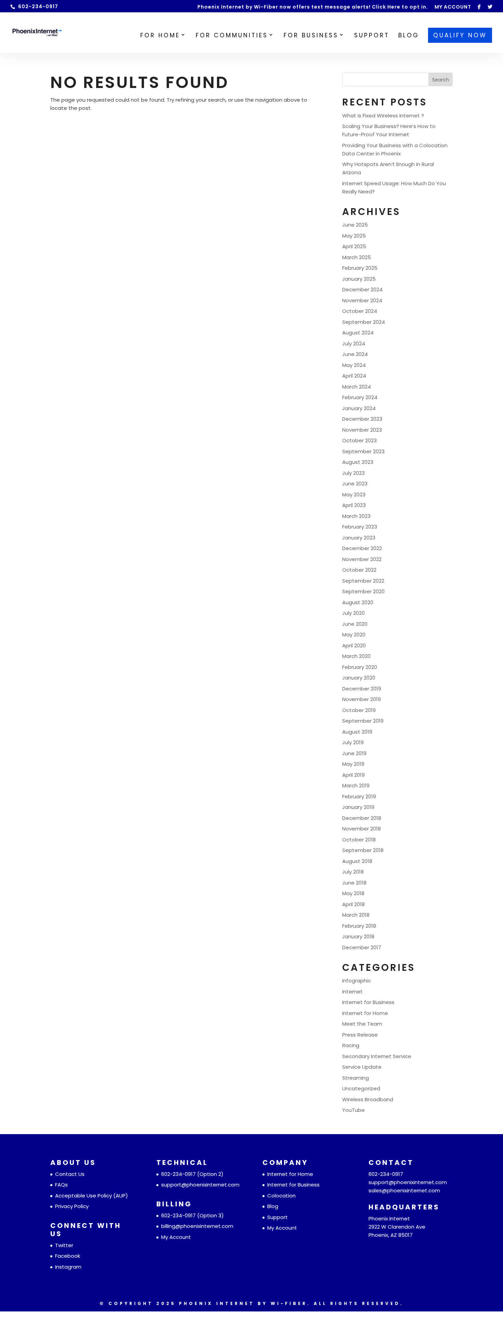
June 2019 (354, 753)
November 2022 (362, 559)
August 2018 (357, 861)
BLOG (408, 36)
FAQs (61, 1184)
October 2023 (359, 440)
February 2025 (359, 267)
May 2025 (354, 235)
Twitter (64, 1245)
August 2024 (358, 332)
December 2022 (362, 548)
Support (277, 1217)
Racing (350, 1045)
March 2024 (356, 386)
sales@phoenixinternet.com (404, 1190)
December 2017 (361, 947)
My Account (176, 1237)
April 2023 (354, 505)
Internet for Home (365, 1013)
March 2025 (356, 257)
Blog (272, 1206)
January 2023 (358, 537)
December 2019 (361, 688)
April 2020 (354, 645)
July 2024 (353, 343)
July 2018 (353, 871)
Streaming (355, 1077)
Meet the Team (362, 1023)
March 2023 (356, 516)
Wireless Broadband (367, 1099)
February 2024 (359, 397)
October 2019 (359, 710)
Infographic (356, 980)
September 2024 (363, 322)
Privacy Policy (72, 1206)
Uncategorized (361, 1088)
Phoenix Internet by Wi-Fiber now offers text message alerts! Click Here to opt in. (312, 7)
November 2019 (361, 699)
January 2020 (358, 677)
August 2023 (357, 462)
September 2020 (363, 591)
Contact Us (70, 1174)
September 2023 (363, 451)
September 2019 (363, 720)
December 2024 (362, 289)
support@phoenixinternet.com (200, 1184)
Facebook (67, 1255)
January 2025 (359, 278)
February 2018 (359, 925)
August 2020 (357, 602)
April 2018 (353, 904)
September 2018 (363, 850)
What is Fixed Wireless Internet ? (383, 115)
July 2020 (353, 613)
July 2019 (353, 742)
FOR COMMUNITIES (232, 36)
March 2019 (356, 785)
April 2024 (354, 375)
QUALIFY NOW (460, 35)
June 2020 (354, 623)
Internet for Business (368, 1002)
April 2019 (353, 774)
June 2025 (355, 224)
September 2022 (363, 580)
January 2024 (359, 408)
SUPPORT (371, 36)
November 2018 (361, 828)
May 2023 (353, 494)
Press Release (360, 1034)
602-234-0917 (178, 1174)
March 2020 (356, 656)
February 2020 (359, 667)
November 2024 (362, 300)
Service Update (362, 1066)
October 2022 (359, 569)
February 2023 (359, 526)
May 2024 (354, 365)
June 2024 (355, 354)
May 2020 (353, 634)
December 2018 (361, 818)
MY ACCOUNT (453, 7)
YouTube (353, 1110)
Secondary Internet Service (376, 1056)
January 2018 (358, 936)
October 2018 (359, 839)
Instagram (68, 1266)
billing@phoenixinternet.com (197, 1226)
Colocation (281, 1195)
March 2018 (356, 914)
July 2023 (353, 473)
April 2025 (354, 246)
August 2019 (357, 731)
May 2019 (353, 763)
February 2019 (359, 796)
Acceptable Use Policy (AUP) (91, 1195)
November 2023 (362, 429)
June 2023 (354, 483)
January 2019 (358, 807)
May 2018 (353, 893)
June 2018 (354, 882)
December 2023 (362, 418)
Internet (352, 991)
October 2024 (359, 311)
